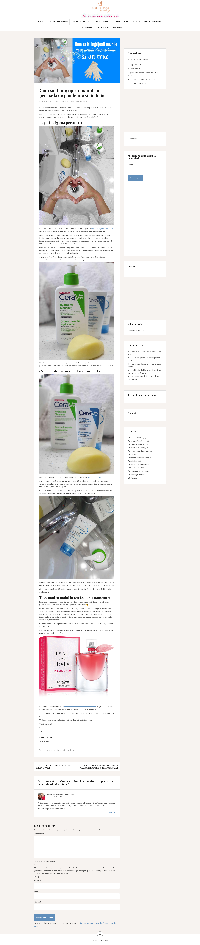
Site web (37, 902)
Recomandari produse (139, 451)
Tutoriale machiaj (103, 22)
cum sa (49, 750)
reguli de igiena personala (102, 228)
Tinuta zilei (122, 22)
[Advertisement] (145, 110)
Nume (37, 880)
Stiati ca (135, 22)
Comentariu (39, 834)
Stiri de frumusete (153, 22)
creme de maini (95, 477)
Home (40, 22)
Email (37, 891)
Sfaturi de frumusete (57, 22)
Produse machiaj (137, 448)
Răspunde (112, 812)
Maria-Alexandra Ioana (138, 59)
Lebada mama (85, 28)
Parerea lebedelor (137, 441)
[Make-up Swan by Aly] (100, 9)
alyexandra (61, 101)
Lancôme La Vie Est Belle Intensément (80, 706)
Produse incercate (80, 22)
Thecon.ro (105, 940)
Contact (117, 28)
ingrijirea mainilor (61, 750)
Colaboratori (103, 28)
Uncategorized (136, 474)
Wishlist (134, 478)
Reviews (133, 454)
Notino (72, 750)
